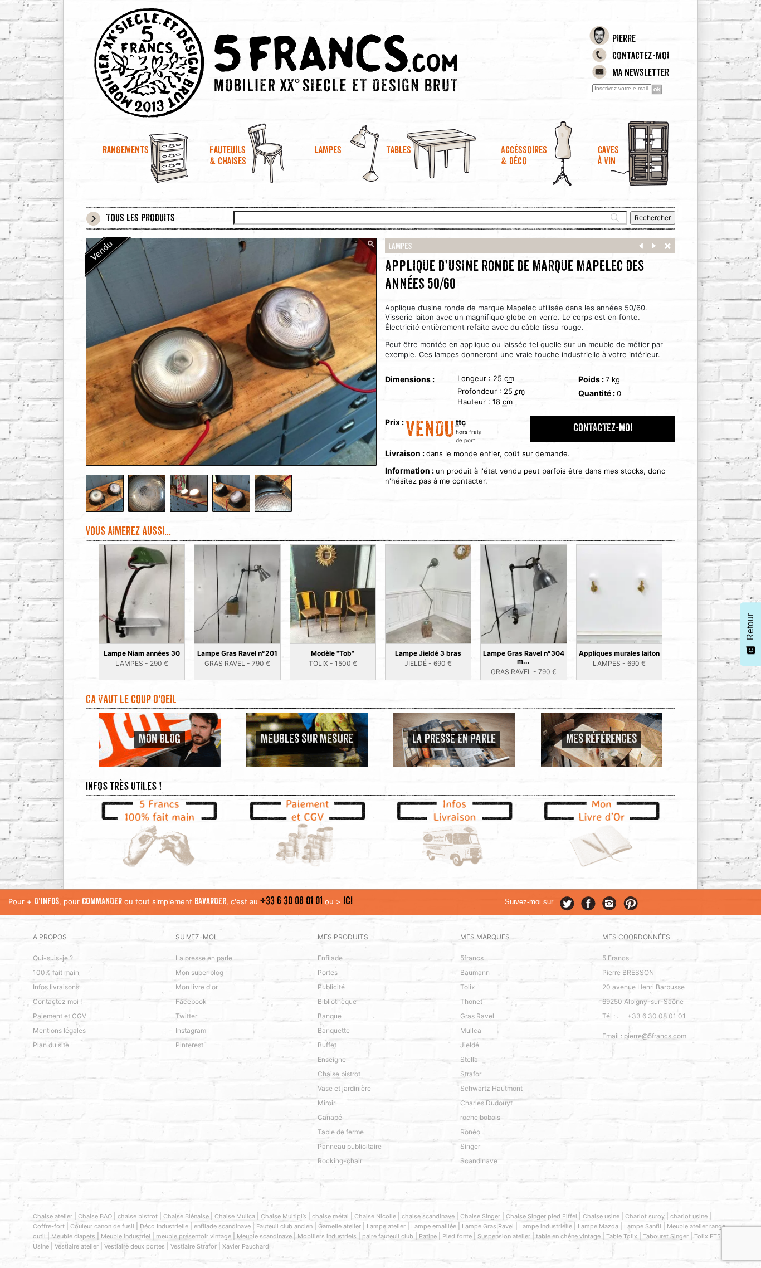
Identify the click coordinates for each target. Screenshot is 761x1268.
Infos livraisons (56, 987)
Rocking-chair (340, 1161)
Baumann (475, 972)
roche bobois (480, 1117)
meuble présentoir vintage (193, 1236)
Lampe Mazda (598, 1226)
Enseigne (332, 1059)
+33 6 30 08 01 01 (291, 901)
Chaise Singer (480, 1216)
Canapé (330, 1117)
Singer (470, 1146)
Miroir (326, 1103)
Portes (328, 972)
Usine (41, 1246)
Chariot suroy (645, 1216)
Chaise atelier (52, 1216)
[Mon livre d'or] (601, 835)
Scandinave (478, 1161)
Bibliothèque (337, 1001)
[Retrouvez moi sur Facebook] (588, 903)
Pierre (624, 40)
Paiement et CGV (59, 1016)
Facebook (191, 1001)
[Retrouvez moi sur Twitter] (567, 903)
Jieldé (469, 1045)
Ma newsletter (640, 74)
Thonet (471, 1001)
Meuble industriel (125, 1236)
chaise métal (330, 1216)
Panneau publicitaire (350, 1146)
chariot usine (689, 1216)
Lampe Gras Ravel (488, 1226)
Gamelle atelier (339, 1226)
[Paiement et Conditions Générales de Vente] (307, 835)
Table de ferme (341, 1132)
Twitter (186, 1016)
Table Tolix (621, 1236)
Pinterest (189, 1045)
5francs (472, 958)
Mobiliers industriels (327, 1236)
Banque (330, 1016)
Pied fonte (457, 1236)
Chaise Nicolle (375, 1216)
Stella (469, 1059)
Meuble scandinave (264, 1236)
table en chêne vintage (568, 1236)
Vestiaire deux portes (134, 1246)
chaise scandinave (428, 1216)
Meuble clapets (73, 1236)
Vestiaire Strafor (193, 1246)
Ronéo (470, 1132)
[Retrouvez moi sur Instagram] (609, 903)
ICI (348, 901)
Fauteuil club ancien (284, 1226)
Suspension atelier (503, 1236)
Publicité (331, 987)
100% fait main (56, 972)
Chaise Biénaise (186, 1216)
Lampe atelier (386, 1226)
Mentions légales (59, 1030)
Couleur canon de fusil (102, 1226)
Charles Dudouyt (486, 1103)
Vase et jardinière (344, 1088)
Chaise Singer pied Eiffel (541, 1216)
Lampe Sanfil (642, 1226)
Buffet (327, 1045)
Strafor (470, 1074)
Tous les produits (140, 219)
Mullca (470, 1030)
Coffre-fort (49, 1226)
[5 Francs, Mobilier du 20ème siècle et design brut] (307, 63)
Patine (428, 1236)
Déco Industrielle (164, 1226)
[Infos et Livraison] (454, 835)
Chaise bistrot (339, 1074)
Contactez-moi (640, 57)
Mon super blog (199, 972)
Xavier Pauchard (245, 1246)
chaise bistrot (138, 1216)
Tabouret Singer (666, 1236)
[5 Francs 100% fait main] (159, 835)
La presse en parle (203, 958)
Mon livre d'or (196, 987)
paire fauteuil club (387, 1236)
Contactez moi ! (57, 1001)
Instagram (190, 1030)
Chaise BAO (95, 1216)
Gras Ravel (477, 1016)
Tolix (467, 987)
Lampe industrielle (545, 1226)
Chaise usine (601, 1216)
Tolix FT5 (707, 1236)
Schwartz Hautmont (491, 1088)
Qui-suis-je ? (53, 958)
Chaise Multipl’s (283, 1216)
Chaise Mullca (234, 1216)
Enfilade (330, 958)
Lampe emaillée (433, 1226)
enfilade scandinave (222, 1226)
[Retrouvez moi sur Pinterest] (630, 903)
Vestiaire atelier (77, 1246)
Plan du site (51, 1045)
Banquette (334, 1030)
